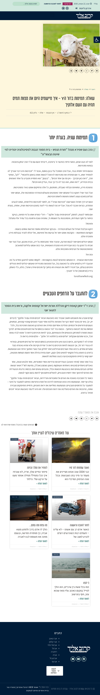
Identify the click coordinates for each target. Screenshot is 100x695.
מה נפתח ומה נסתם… (38, 525)
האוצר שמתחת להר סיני (79, 468)
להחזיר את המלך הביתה (37, 468)
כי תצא (86, 583)
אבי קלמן (53, 642)
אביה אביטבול (53, 656)
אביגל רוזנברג (54, 650)
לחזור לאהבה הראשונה (79, 525)
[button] (97, 40)
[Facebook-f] (67, 8)
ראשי (93, 89)
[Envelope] (63, 8)
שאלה (86, 89)
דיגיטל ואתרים (23, 687)
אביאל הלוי (52, 645)
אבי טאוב (53, 638)
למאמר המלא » (83, 484)
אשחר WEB (33, 687)
